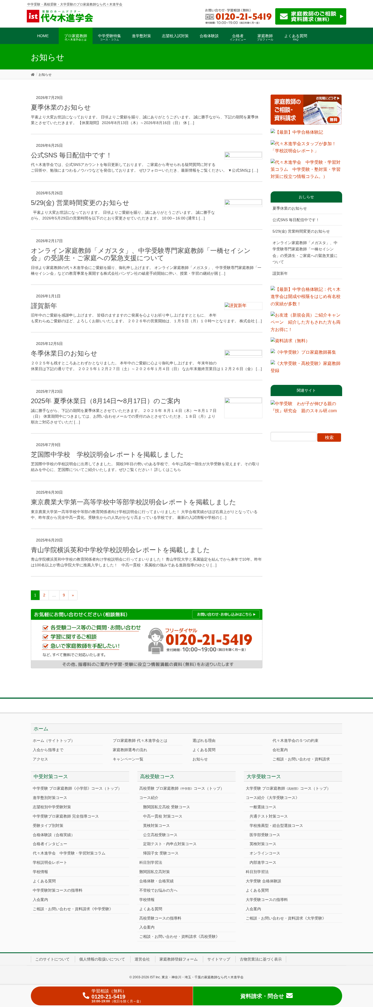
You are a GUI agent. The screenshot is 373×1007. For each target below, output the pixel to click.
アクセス (40, 759)
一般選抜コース (263, 807)
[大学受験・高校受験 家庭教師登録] (306, 369)
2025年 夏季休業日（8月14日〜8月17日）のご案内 (105, 401)
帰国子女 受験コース (161, 853)
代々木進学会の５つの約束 (295, 740)
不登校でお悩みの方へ (158, 890)
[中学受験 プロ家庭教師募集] (303, 354)
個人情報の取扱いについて (102, 959)
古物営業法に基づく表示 (261, 959)
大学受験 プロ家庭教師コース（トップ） (288, 788)
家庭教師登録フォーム (178, 959)
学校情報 (40, 872)
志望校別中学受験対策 (52, 807)
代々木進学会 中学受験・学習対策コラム (69, 853)
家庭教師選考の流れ (130, 750)
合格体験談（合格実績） (54, 835)
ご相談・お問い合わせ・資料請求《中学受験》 (73, 909)
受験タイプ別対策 (48, 825)
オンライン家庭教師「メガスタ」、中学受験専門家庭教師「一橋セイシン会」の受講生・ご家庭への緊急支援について (141, 254)
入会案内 (40, 899)
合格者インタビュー (50, 844)
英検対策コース (156, 825)
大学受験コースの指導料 (267, 899)
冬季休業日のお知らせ (64, 353)
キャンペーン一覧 (128, 759)
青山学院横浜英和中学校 (120, 550)
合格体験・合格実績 (156, 881)
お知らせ (200, 759)
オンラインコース (265, 853)
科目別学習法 (150, 862)
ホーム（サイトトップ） (54, 740)
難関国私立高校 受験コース (166, 807)
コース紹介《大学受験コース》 (272, 797)
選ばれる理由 (204, 740)
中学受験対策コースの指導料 (57, 890)
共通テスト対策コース (269, 816)
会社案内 (280, 750)
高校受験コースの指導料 (160, 918)
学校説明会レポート (50, 862)
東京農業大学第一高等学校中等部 (133, 502)
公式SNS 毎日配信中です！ (71, 155)
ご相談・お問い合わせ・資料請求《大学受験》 (286, 918)
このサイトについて (52, 959)
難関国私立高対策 (154, 872)
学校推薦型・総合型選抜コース (276, 825)
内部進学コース (263, 862)
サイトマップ (218, 959)
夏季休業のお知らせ (61, 107)
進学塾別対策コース (50, 797)
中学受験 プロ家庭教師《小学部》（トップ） (77, 788)
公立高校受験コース (160, 835)
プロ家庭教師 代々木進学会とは (140, 740)
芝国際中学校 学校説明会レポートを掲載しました (107, 454)
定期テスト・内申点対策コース (170, 844)
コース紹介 (148, 797)
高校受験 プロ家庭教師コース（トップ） (181, 788)
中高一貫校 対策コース (162, 816)
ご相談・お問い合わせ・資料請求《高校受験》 (179, 936)
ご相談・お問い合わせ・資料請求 (301, 759)
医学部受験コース (265, 835)
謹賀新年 (44, 305)
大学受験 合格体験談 (263, 881)
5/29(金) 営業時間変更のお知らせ (80, 202)
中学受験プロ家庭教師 (66, 816)
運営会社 (142, 959)
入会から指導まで (48, 750)
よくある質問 (204, 750)
